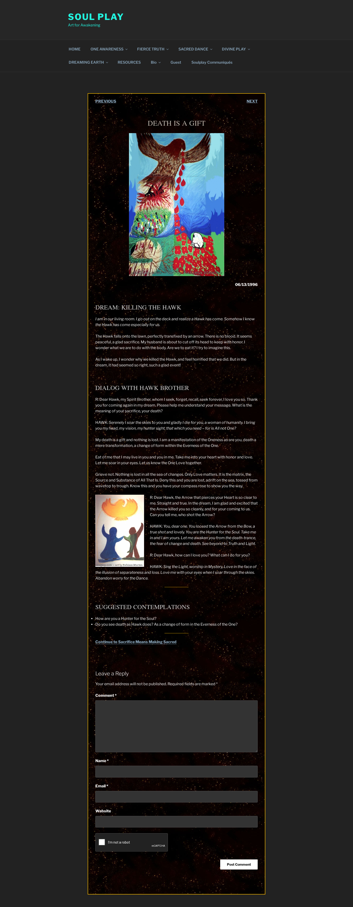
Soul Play (96, 17)
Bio (154, 62)
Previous (105, 101)
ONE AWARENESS (107, 49)
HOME (74, 49)
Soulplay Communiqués (211, 62)
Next (252, 101)
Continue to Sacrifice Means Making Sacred (135, 642)
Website (103, 811)
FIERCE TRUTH (150, 49)
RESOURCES (129, 62)
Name (102, 761)
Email (101, 786)
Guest (175, 62)
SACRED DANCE (193, 49)
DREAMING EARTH (86, 62)
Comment (106, 695)
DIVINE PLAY (234, 49)
